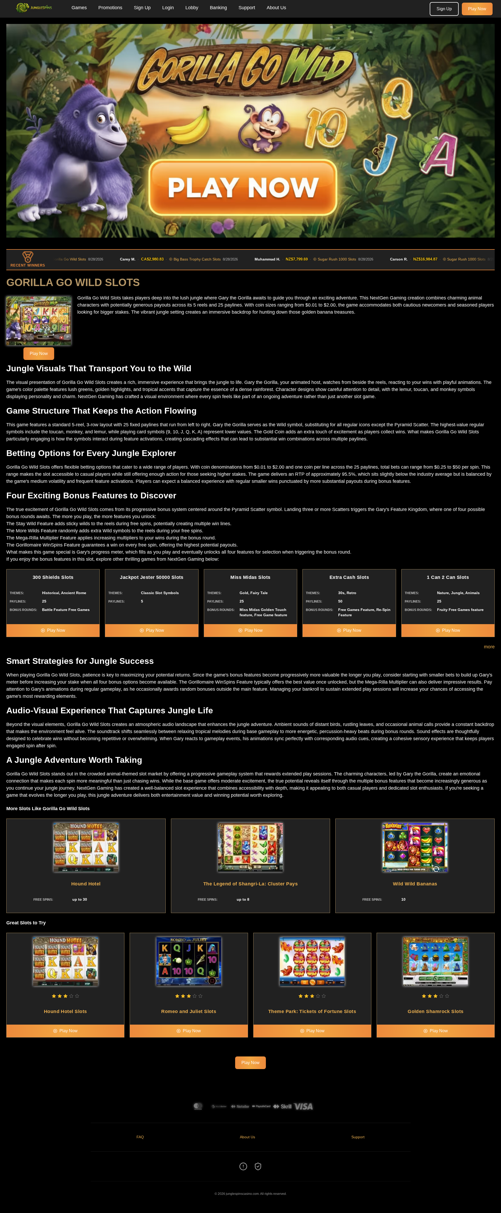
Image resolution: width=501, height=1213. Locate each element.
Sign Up (142, 7)
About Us (276, 7)
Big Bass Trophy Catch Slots (155, 259)
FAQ (140, 1137)
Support (247, 7)
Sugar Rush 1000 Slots (295, 259)
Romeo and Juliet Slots (188, 1011)
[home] (34, 14)
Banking (218, 7)
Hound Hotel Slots (65, 1011)
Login (168, 7)
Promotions (110, 7)
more (489, 646)
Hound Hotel (86, 883)
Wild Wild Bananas (415, 883)
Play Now (477, 9)
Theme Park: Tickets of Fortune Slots (312, 1011)
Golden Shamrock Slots (435, 1011)
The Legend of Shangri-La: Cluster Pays (250, 883)
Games (79, 7)
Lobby (191, 7)
